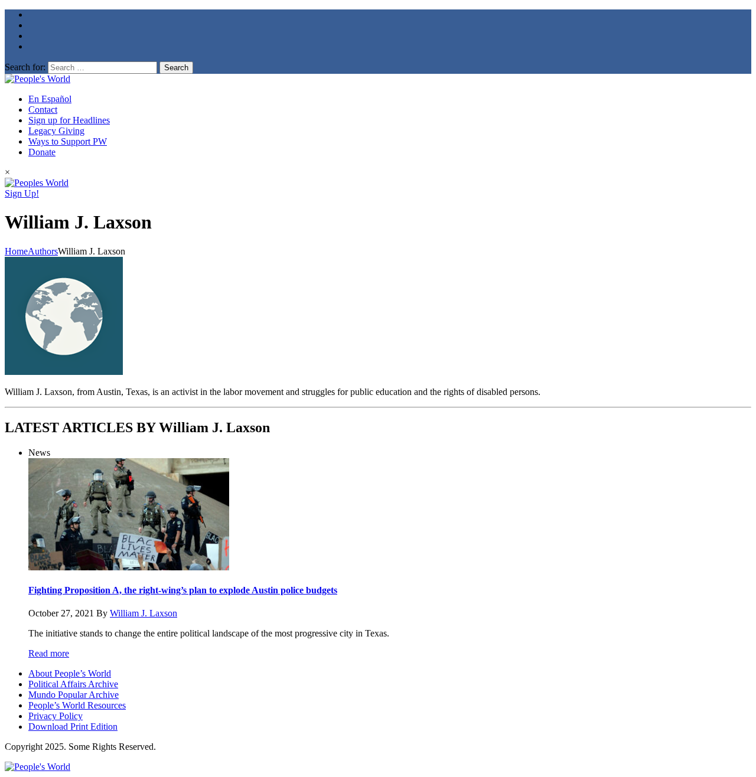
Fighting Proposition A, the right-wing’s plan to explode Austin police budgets (182, 590)
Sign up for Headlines (69, 120)
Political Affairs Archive (73, 684)
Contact (42, 110)
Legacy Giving (56, 131)
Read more (48, 653)
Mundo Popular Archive (73, 695)
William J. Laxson (143, 613)
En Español (49, 99)
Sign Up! (22, 193)
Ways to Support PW (67, 141)
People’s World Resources (77, 705)
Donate (42, 152)
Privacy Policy (55, 716)
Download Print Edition (73, 727)
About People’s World (69, 673)
